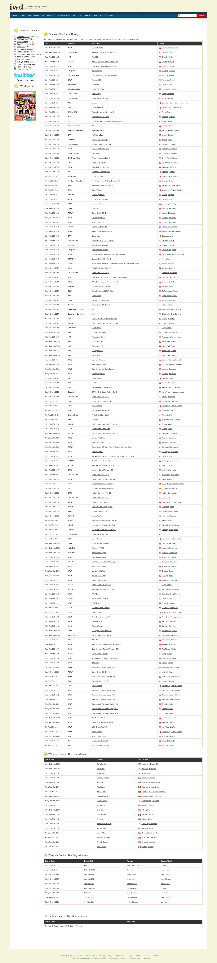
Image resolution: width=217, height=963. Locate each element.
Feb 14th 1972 (89, 870)
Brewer (164, 139)
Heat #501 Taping (98, 442)
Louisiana (172, 218)
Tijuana (164, 176)
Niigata (169, 479)
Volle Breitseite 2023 (99, 130)
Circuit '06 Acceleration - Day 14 (103, 479)
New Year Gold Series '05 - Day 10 (104, 520)
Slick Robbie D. (132, 888)
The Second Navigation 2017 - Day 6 (105, 323)
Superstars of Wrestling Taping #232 (105, 704)
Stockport (145, 778)
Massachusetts (178, 392)
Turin (163, 378)
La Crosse (165, 608)
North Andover (167, 392)
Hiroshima (173, 273)
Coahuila (151, 814)
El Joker (100, 819)
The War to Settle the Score (102, 722)
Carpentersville (167, 511)
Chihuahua (177, 107)
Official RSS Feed (142, 956)
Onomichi (165, 273)
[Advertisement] (172, 5)
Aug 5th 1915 (89, 884)
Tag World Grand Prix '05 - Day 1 (104, 530)
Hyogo (144, 773)
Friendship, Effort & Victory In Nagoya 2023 (107, 121)
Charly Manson (102, 814)
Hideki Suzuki (102, 801)
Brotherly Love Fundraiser (101, 502)
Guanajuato (154, 787)
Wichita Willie (101, 828)
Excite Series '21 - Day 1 (101, 199)
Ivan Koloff (131, 879)
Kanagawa (173, 562)
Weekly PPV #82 (98, 548)
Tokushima (166, 635)
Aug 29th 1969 (89, 888)
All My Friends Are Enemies (101, 158)
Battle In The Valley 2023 (100, 167)
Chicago (165, 126)
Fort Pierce (166, 644)
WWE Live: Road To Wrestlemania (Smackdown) (109, 277)
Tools (95, 15)
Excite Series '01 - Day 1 (101, 598)
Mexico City (166, 190)
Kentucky (172, 204)
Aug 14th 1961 (89, 874)
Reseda (164, 318)
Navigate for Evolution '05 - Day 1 (104, 525)
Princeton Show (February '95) (103, 667)
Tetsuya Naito (22, 62)
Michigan (170, 94)
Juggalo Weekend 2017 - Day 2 (103, 291)
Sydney (164, 231)
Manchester (166, 227)
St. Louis (165, 71)
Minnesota (171, 741)
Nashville (165, 548)
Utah (174, 621)
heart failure (165, 870)
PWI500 (79, 956)
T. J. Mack (101, 782)
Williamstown (166, 185)
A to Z (102, 15)
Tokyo (164, 52)
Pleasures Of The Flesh (100, 117)
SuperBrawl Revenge (99, 580)
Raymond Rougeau (104, 837)
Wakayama (166, 475)
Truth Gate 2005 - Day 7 (100, 534)
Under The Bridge (98, 89)
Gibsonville (166, 309)
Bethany (165, 149)
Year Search (130, 39)
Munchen (165, 268)
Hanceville (165, 516)
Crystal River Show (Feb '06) (102, 488)
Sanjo (164, 479)
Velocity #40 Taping (99, 566)
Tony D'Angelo (22, 44)
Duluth (164, 741)
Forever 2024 (97, 80)
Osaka (164, 424)
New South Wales (174, 231)
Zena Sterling (101, 764)
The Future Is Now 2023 (100, 149)
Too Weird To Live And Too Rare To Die (106, 181)
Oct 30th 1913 (89, 902)
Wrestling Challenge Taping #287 (103, 695)
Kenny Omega (22, 42)
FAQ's (87, 15)
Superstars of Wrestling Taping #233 (105, 709)
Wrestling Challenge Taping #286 (103, 690)
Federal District (176, 190)
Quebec (172, 172)
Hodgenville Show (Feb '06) (101, 493)
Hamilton (165, 245)
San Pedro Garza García (171, 103)
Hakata (164, 263)
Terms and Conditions (117, 958)
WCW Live (95, 663)
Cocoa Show (96, 296)
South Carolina (153, 833)
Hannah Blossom (103, 778)
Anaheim (165, 438)
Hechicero (21, 67)
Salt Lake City (167, 621)
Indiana (174, 153)
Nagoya (164, 121)
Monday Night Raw (98, 218)
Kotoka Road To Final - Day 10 (103, 240)
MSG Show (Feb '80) (99, 736)
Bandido (20, 47)
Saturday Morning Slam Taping (103, 369)
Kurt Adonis (101, 805)
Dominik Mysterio (24, 64)
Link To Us (155, 956)
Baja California (173, 176)
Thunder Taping (97, 621)
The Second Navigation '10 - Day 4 (104, 424)
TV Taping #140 (97, 346)
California (174, 48)
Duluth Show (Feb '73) (100, 741)
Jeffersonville (166, 631)
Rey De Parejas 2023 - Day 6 (102, 144)
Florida (170, 57)
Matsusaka (166, 98)
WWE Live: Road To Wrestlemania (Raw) (106, 282)
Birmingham (166, 640)
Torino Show (96, 378)
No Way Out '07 (97, 452)
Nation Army (96, 94)
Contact (110, 15)
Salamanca (146, 787)
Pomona (165, 117)
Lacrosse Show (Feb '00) (101, 608)
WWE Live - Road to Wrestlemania (104, 66)
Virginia (170, 663)
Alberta (172, 277)
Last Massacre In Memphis (101, 286)
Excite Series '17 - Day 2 (101, 305)
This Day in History (63, 15)
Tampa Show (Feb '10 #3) (101, 429)
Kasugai (165, 415)
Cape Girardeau (167, 594)
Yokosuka (165, 562)
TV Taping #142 (97, 351)
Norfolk (164, 663)
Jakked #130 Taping (99, 575)
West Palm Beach (168, 690)
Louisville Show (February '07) (103, 470)
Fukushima (174, 447)
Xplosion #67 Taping (99, 553)
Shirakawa (165, 447)
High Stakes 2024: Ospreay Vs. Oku (105, 61)
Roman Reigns (23, 37)
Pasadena (165, 80)
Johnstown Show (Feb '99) (101, 617)
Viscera (130, 870)
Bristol (144, 805)
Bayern (171, 268)
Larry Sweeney (102, 796)
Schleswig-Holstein (172, 130)
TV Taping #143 (97, 341)
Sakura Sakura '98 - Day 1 (101, 635)
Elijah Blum (21, 69)
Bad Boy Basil (132, 893)
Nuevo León (185, 103)
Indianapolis (166, 557)
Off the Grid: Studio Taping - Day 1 (104, 392)
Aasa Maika (101, 773)
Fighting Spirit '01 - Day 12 (101, 585)
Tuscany (151, 847)
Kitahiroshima (146, 801)
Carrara (144, 847)
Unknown (145, 769)
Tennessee (173, 548)
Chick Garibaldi (132, 902)
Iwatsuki (165, 672)
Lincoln (164, 135)
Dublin (164, 236)
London (164, 61)
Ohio (171, 410)
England (171, 61)
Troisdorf (145, 791)
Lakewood (165, 410)
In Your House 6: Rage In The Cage (104, 658)
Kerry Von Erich (133, 865)
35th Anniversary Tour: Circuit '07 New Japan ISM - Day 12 (113, 456)
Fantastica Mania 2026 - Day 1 (103, 52)
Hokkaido (171, 396)
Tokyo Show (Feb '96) (100, 653)
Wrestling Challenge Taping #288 (103, 699)
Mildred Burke (132, 884)
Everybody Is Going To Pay (102, 401)
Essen (164, 254)
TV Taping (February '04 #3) (102, 543)
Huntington (165, 419)
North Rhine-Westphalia (175, 254)
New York (172, 300)
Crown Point (166, 153)
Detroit (164, 94)
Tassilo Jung (101, 791)
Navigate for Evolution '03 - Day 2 (104, 562)
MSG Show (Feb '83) (99, 727)
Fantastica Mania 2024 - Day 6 (103, 112)
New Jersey (176, 185)
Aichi (170, 121)
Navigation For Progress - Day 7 (103, 589)
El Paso (144, 819)
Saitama (172, 240)
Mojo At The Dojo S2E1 (100, 139)
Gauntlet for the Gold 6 (100, 410)
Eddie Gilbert (132, 874)
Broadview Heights (148, 764)
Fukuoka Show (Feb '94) (101, 681)
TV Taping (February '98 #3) (102, 631)
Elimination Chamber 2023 (101, 172)
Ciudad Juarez (167, 107)
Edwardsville (166, 250)
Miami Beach (166, 718)
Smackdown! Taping (99, 364)
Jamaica (165, 300)
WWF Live (95, 594)
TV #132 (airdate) (98, 195)
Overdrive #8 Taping (99, 204)
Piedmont (169, 378)
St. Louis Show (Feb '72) (100, 745)
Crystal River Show (99, 332)
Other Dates (77, 15)
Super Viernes (97, 190)
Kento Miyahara (23, 57)
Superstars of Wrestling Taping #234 (105, 713)
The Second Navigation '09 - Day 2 (104, 433)
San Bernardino (167, 387)
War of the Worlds (99, 718)
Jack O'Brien (101, 847)
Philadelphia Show (98, 337)
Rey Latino (101, 787)
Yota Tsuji (21, 59)
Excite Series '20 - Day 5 (101, 213)
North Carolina (175, 309)
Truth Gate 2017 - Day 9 (100, 273)
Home (15, 15)
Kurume (164, 213)
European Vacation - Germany (103, 484)
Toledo (144, 810)
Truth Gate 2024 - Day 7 (100, 98)
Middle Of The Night (99, 162)
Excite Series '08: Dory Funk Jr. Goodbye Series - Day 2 (112, 447)
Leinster (170, 236)
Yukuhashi (165, 144)
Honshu (169, 465)
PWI (29, 15)
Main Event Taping (98, 222)
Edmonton (165, 277)
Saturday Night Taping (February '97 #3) (106, 644)
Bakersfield (166, 282)
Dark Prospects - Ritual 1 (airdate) (104, 75)
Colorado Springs (168, 360)
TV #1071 (95, 208)
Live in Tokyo (96, 328)
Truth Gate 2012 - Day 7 (100, 396)
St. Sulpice (145, 837)
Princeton (165, 667)
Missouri (172, 71)
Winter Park (166, 341)
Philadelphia (166, 337)
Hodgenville (166, 493)
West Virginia (173, 383)
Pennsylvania (176, 337)
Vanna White (101, 833)
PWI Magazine (134, 958)
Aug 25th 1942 (89, 879)
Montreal (165, 172)
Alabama (173, 516)
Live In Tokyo (96, 84)
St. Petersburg (167, 291)
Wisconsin (174, 608)
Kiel (163, 130)
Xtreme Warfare (97, 516)
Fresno (164, 66)
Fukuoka (173, 144)
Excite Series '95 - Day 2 (101, 672)
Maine (170, 139)
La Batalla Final (97, 107)
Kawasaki (145, 824)
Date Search (118, 39)
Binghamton (166, 401)
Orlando (165, 57)
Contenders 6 (97, 236)
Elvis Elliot (100, 810)
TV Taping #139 (97, 355)
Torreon (144, 814)
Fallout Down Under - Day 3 (102, 231)
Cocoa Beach (167, 296)
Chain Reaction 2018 (99, 227)
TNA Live (95, 383)
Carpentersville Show (99, 511)
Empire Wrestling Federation (102, 387)
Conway (144, 833)
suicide (163, 865)
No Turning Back (98, 135)
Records (50, 15)
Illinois (171, 126)
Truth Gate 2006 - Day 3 (100, 497)
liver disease (166, 879)
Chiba (170, 305)
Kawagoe (165, 240)
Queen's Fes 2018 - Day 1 (101, 259)
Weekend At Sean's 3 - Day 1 (102, 185)
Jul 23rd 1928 (89, 897)
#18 (93, 309)
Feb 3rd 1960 (89, 865)
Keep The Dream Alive (100, 245)
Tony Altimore (132, 897)
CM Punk (20, 39)
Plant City (165, 75)
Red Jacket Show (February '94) (103, 676)
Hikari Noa (101, 769)
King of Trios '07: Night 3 (101, 461)
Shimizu (164, 396)
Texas (172, 80)
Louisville (165, 204)
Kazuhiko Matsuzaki (104, 824)
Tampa (164, 429)
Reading (165, 530)
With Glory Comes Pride (100, 300)
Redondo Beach (147, 796)
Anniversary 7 (97, 71)
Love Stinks (96, 153)
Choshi (164, 305)
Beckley (164, 383)
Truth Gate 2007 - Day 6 (100, 475)
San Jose (165, 167)
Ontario (171, 245)
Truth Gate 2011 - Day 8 (100, 415)
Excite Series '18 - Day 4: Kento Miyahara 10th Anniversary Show (115, 263)
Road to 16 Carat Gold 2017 (102, 268)
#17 (93, 314)
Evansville (165, 603)
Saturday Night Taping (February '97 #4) (106, 649)
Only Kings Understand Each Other (104, 318)
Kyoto (164, 465)
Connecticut (172, 149)
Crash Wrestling (97, 176)
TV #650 (95, 57)
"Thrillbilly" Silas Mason (26, 54)
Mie (172, 98)
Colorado (178, 360)
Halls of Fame (39, 15)
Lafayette (165, 218)
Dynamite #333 (97, 48)
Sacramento (166, 48)
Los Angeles (166, 89)
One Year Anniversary (100, 250)
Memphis (165, 286)
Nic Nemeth (21, 49)
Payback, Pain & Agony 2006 (102, 507)
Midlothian (165, 507)
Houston (145, 828)
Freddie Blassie (102, 842)
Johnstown (166, 617)
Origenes (95, 103)
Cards (23, 15)
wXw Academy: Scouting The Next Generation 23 (109, 254)
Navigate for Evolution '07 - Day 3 (104, 465)
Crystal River (166, 332)
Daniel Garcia (22, 52)
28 (93, 126)
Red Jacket (166, 676)
